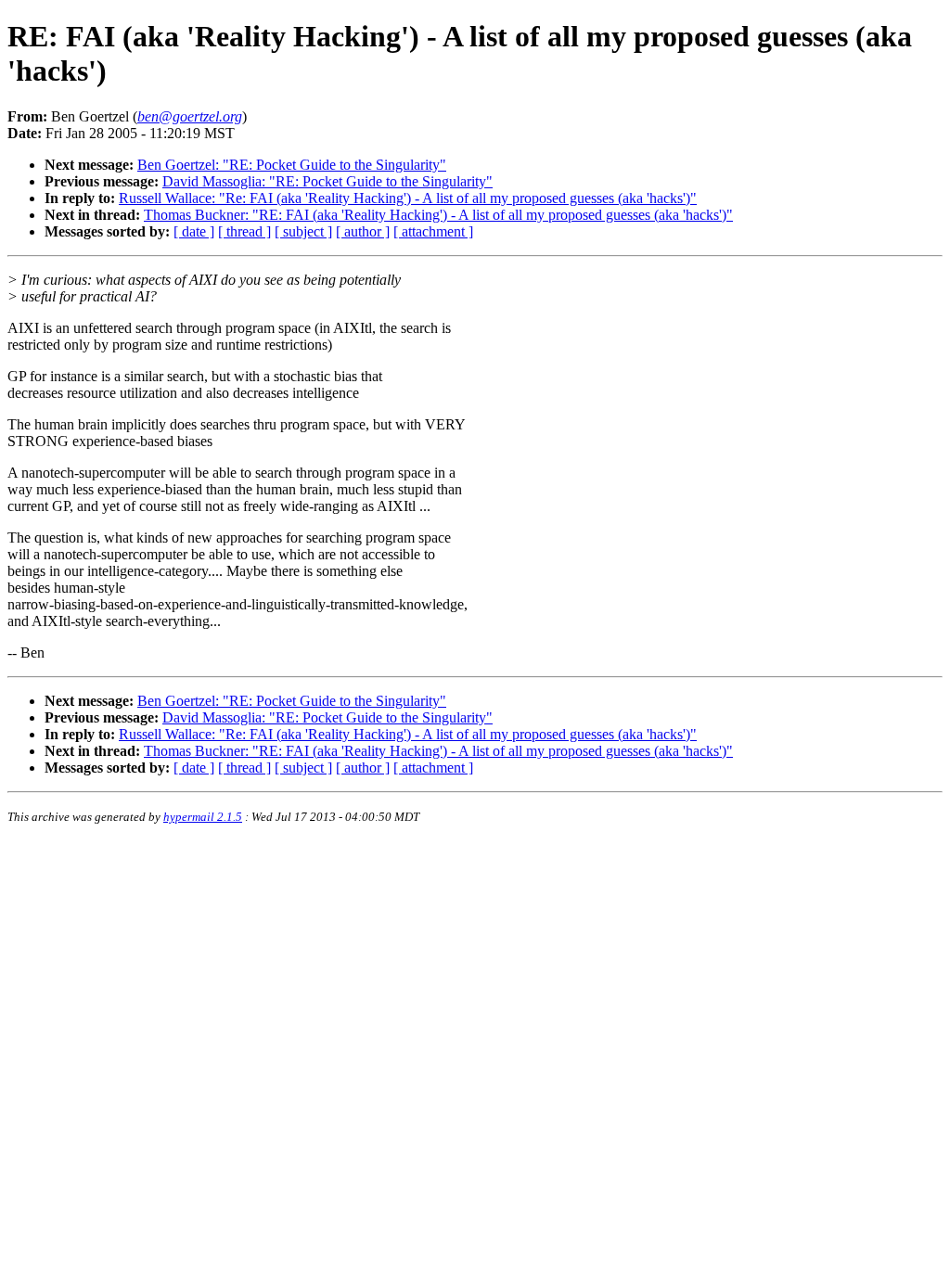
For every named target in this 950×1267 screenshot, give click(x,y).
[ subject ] (303, 231)
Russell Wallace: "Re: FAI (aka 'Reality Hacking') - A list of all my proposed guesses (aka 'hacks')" (408, 198)
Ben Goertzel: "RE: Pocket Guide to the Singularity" (291, 165)
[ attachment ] (433, 231)
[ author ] (363, 231)
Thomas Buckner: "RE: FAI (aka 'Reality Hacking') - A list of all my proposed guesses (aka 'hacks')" (438, 215)
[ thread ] (244, 231)
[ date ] (193, 231)
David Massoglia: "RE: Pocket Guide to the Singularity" (327, 181)
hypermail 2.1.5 (202, 817)
